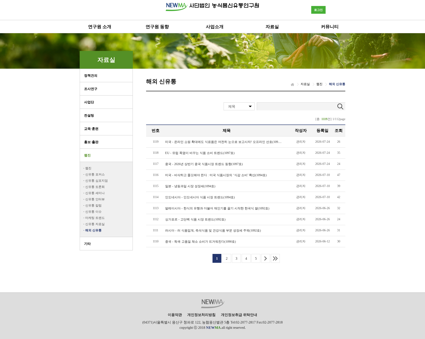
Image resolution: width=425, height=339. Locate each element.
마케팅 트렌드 (95, 218)
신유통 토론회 (95, 187)
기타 (87, 243)
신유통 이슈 (93, 211)
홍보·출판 (91, 142)
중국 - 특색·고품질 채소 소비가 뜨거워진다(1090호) (200, 241)
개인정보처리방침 (201, 315)
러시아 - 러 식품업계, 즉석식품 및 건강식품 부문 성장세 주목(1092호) (213, 230)
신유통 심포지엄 (96, 180)
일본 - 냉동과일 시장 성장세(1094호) (190, 186)
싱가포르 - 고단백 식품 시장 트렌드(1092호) (195, 219)
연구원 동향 (157, 26)
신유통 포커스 (95, 174)
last (275, 258)
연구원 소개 (99, 26)
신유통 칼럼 (93, 205)
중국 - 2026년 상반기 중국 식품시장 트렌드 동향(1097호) (204, 164)
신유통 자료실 (95, 224)
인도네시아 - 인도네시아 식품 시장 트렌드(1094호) (200, 197)
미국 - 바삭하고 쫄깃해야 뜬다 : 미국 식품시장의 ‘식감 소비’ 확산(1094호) (216, 175)
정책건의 (90, 75)
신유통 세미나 (95, 193)
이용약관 (175, 315)
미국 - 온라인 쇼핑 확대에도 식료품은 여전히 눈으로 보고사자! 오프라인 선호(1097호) (224, 142)
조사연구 (90, 89)
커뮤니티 (330, 26)
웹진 (87, 155)
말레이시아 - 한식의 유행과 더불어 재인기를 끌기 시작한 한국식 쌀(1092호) (217, 208)
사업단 (89, 102)
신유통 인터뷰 (95, 199)
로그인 (318, 10)
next (265, 258)
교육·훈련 (91, 129)
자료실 (272, 26)
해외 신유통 (93, 230)
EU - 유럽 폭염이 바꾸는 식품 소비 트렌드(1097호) (200, 153)
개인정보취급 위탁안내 (239, 315)
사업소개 (215, 26)
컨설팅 (89, 115)
